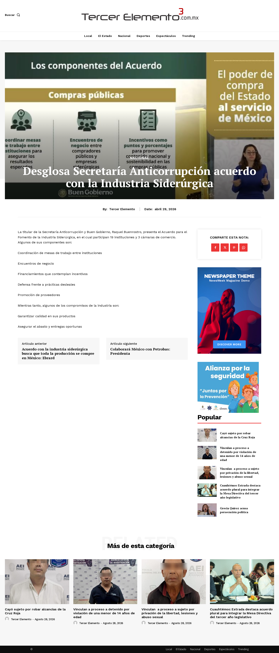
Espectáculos (226, 649)
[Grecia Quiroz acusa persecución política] (207, 510)
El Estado (181, 649)
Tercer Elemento (122, 209)
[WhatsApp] (243, 247)
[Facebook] (215, 247)
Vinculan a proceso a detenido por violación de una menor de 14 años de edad (238, 454)
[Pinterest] (234, 247)
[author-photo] (7, 619)
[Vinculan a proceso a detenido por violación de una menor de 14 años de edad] (207, 452)
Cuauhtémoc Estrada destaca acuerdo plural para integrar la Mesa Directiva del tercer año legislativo (240, 491)
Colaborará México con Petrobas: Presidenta (140, 351)
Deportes (209, 649)
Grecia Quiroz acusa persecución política (234, 510)
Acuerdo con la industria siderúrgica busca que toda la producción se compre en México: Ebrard (58, 353)
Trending (243, 649)
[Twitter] (225, 247)
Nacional (139, 158)
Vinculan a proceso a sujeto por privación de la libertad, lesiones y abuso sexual (239, 472)
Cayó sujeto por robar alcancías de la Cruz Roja (238, 435)
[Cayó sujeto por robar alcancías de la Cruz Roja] (207, 435)
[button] (13, 15)
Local (169, 649)
